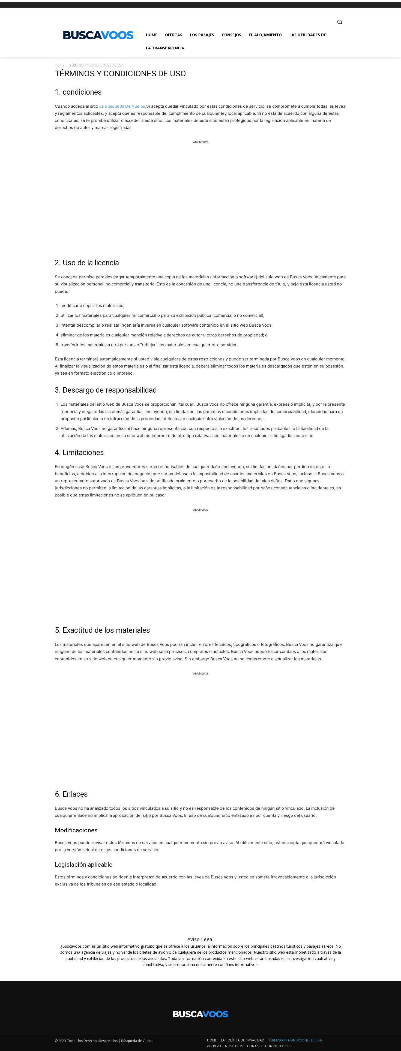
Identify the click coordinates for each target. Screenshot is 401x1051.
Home (59, 65)
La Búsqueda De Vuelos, (122, 106)
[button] (339, 21)
